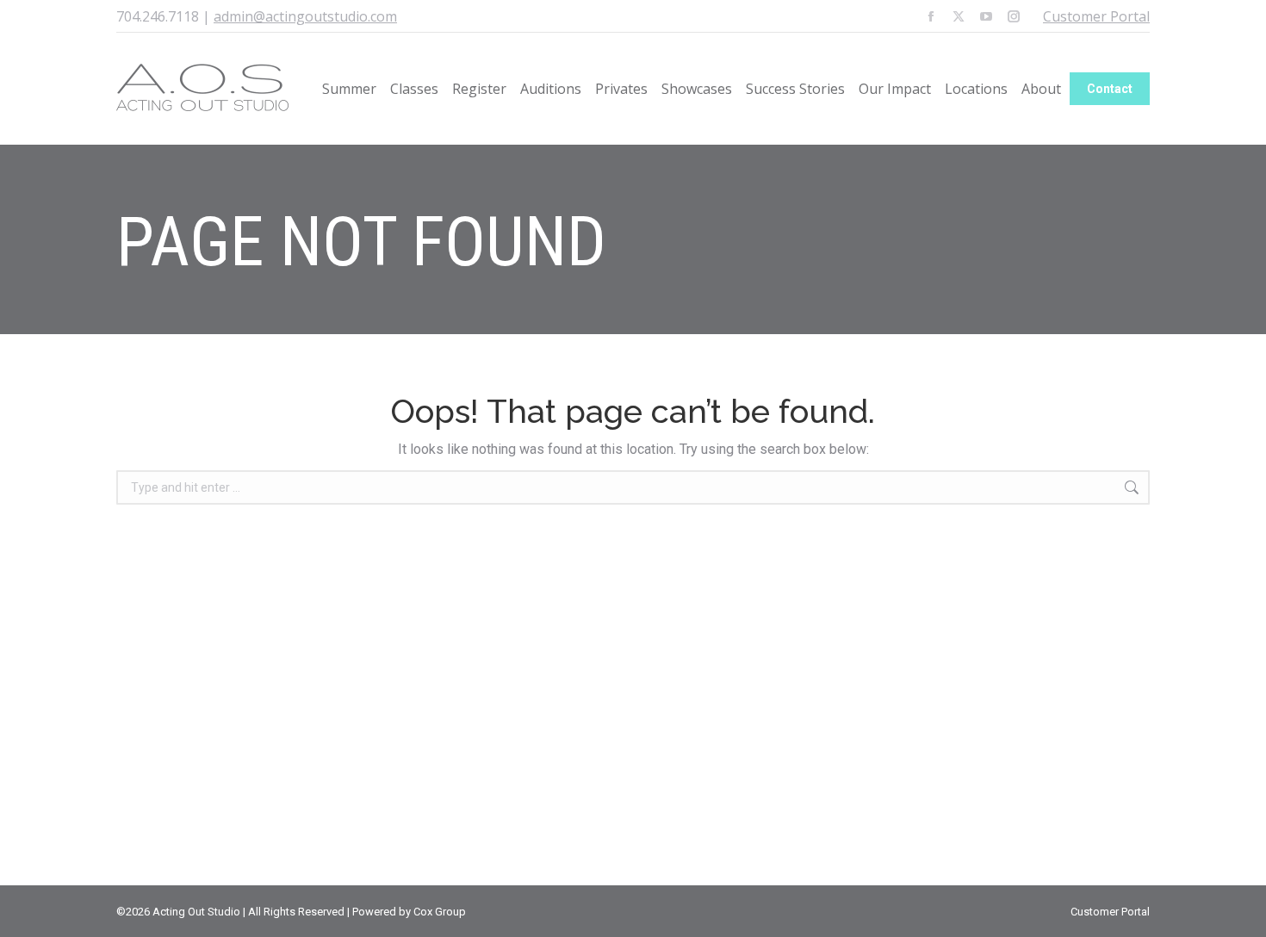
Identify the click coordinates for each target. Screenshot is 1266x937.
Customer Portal (1096, 16)
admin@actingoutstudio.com (305, 16)
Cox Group (439, 911)
